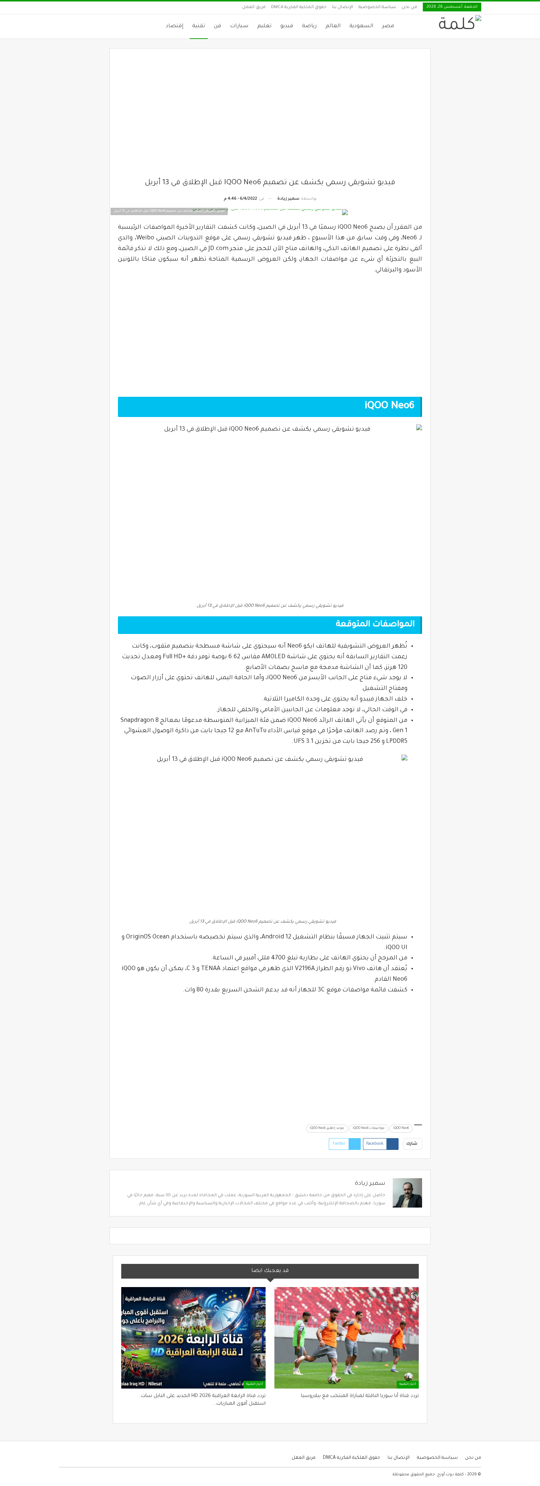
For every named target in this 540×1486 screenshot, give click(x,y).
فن (217, 26)
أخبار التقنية (407, 1384)
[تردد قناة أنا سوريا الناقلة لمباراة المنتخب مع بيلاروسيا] (346, 1337)
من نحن (409, 7)
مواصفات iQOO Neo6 (369, 1128)
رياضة (309, 26)
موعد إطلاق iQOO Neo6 (327, 1128)
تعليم (264, 26)
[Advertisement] (270, 117)
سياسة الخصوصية (377, 7)
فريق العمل (254, 7)
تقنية (198, 26)
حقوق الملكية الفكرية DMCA (299, 7)
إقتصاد (174, 26)
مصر (388, 26)
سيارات (239, 26)
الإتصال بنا (342, 7)
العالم (333, 26)
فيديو (286, 26)
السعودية (361, 26)
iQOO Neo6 (401, 1128)
